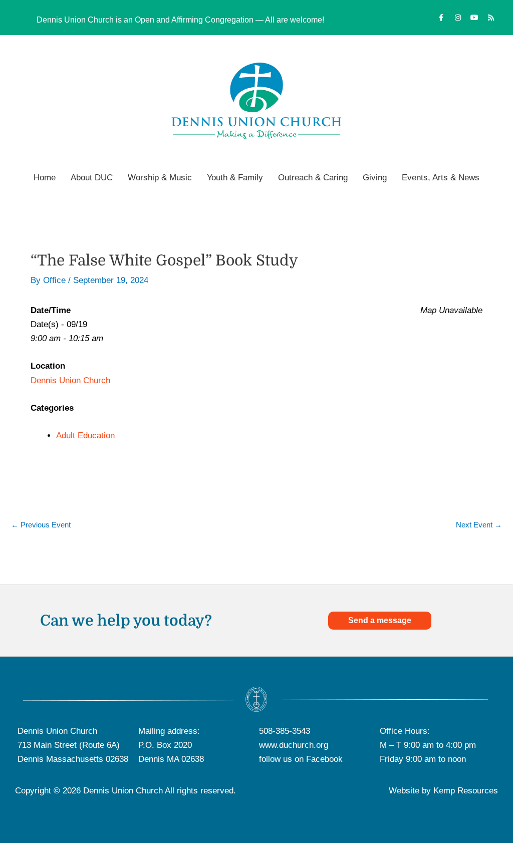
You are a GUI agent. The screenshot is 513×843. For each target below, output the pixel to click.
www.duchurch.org (293, 745)
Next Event (479, 524)
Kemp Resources (465, 790)
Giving (375, 177)
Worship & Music (160, 177)
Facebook (324, 759)
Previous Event (41, 524)
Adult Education (85, 435)
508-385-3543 (284, 731)
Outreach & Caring (313, 177)
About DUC (92, 177)
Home (45, 177)
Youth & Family (235, 177)
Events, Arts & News (440, 177)
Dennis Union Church (70, 380)
